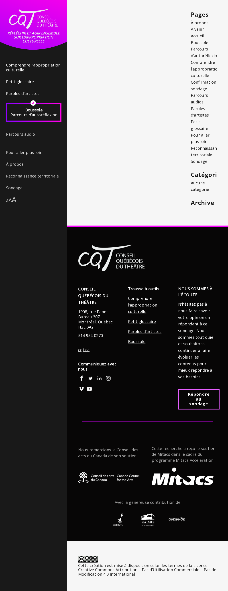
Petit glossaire (142, 321)
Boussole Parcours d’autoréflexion (205, 49)
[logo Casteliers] (118, 519)
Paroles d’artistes (144, 331)
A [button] (7, 200)
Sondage (199, 161)
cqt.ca (84, 349)
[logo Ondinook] (176, 519)
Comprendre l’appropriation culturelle (205, 69)
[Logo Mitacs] (183, 476)
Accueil (197, 35)
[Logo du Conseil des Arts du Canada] (109, 477)
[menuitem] (33, 50)
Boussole (136, 341)
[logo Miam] (147, 519)
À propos (199, 22)
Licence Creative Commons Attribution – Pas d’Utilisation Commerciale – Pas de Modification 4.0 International (147, 570)
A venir (197, 29)
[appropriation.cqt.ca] (33, 19)
